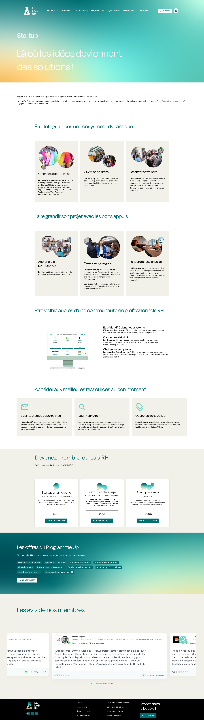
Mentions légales (114, 715)
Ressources (128, 11)
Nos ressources (83, 711)
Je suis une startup (115, 711)
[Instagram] (32, 713)
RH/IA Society (113, 11)
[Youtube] (36, 713)
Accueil (79, 702)
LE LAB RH (51, 11)
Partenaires (82, 11)
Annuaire (144, 11)
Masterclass (97, 11)
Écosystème (81, 707)
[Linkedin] (28, 713)
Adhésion (66, 11)
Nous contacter (83, 715)
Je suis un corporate (116, 707)
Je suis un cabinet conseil (118, 702)
